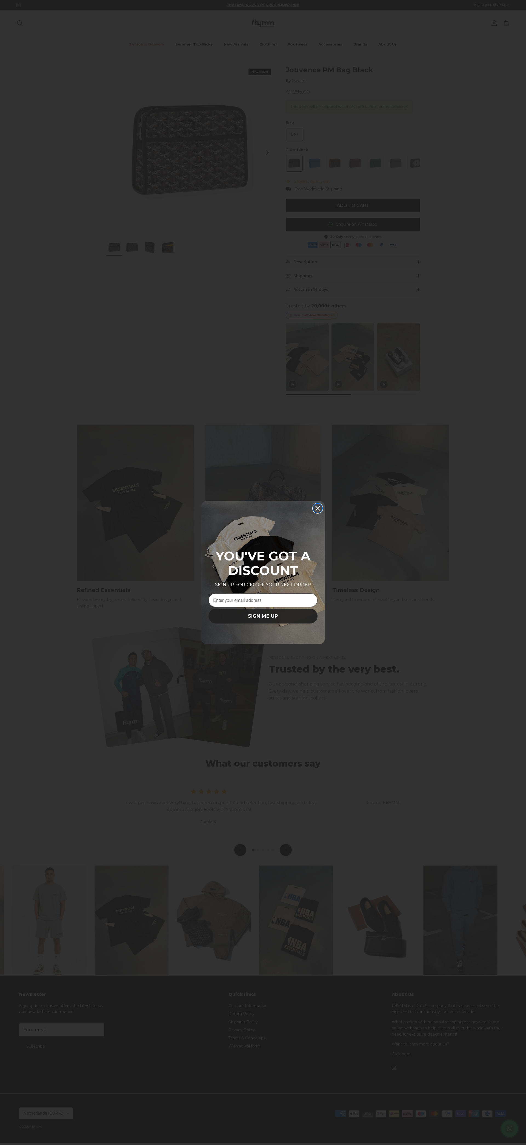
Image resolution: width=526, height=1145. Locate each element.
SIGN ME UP (263, 616)
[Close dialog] (317, 508)
